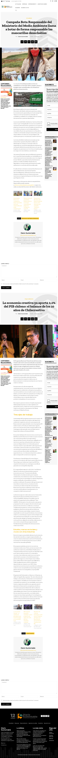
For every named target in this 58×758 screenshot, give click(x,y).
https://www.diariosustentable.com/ (28, 235)
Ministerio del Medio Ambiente (30, 218)
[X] (54, 1)
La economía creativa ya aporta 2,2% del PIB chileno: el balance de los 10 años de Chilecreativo (48, 142)
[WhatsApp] (32, 41)
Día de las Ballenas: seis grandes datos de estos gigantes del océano (43, 254)
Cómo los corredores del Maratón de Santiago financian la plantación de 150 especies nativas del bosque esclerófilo (40, 748)
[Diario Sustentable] (28, 227)
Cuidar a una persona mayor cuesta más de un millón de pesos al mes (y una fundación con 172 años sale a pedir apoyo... (40, 741)
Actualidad (29, 18)
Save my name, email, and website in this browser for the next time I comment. (21, 283)
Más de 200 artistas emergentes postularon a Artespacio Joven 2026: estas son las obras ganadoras (24, 740)
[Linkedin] (35, 41)
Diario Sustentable (23, 36)
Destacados (3, 97)
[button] (16, 10)
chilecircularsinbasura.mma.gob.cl (24, 185)
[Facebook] (51, 1)
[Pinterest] (29, 41)
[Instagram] (52, 1)
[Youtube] (56, 1)
